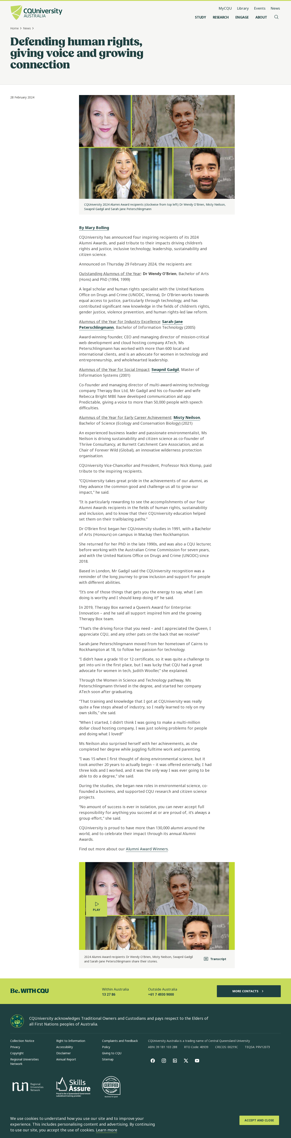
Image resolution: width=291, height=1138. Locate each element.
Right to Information (70, 1041)
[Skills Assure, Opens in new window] (73, 1087)
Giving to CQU (111, 1053)
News (275, 8)
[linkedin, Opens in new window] (175, 1060)
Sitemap (108, 1059)
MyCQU (225, 8)
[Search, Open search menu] (276, 17)
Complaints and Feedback (120, 1041)
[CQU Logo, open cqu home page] (36, 13)
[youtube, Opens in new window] (197, 1060)
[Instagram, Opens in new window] (164, 1060)
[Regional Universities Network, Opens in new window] (27, 1087)
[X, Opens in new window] (186, 1060)
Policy (106, 1047)
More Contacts (245, 991)
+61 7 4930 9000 (161, 994)
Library (243, 8)
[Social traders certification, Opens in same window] (111, 1087)
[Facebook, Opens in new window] (152, 1060)
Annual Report (66, 1059)
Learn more (106, 1129)
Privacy (15, 1047)
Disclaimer (63, 1053)
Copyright (17, 1053)
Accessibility (64, 1047)
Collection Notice (22, 1041)
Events (259, 8)
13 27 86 (108, 994)
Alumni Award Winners (147, 848)
